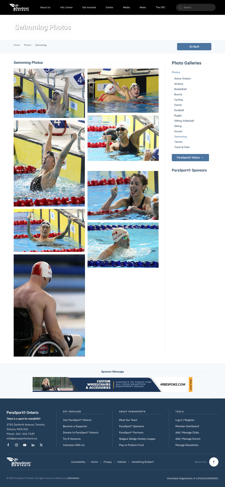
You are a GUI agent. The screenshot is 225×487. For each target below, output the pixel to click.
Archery (178, 84)
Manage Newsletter (187, 445)
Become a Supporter (75, 426)
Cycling (178, 100)
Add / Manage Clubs (187, 432)
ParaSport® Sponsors (131, 426)
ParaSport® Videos (188, 158)
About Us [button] (45, 7)
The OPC (160, 7)
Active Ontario (182, 79)
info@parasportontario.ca (22, 438)
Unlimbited (73, 478)
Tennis (178, 142)
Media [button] (126, 7)
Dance (178, 105)
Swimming (180, 137)
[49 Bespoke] (112, 384)
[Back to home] (19, 7)
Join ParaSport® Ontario (77, 420)
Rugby (178, 116)
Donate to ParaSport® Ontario (80, 432)
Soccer (178, 131)
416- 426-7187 (25, 433)
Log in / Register (185, 420)
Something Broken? (143, 461)
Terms (94, 461)
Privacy (108, 461)
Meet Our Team (128, 420)
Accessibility (78, 461)
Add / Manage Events (187, 438)
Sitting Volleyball (184, 121)
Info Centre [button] (66, 7)
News (143, 7)
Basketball (180, 89)
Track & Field (181, 147)
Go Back (194, 47)
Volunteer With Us (73, 445)
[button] (49, 93)
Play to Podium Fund (131, 445)
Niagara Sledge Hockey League (137, 438)
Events (109, 7)
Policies (121, 461)
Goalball (179, 110)
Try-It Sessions (72, 438)
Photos (176, 72)
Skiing (178, 126)
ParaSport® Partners (131, 432)
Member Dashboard (187, 426)
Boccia (178, 94)
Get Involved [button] (89, 7)
